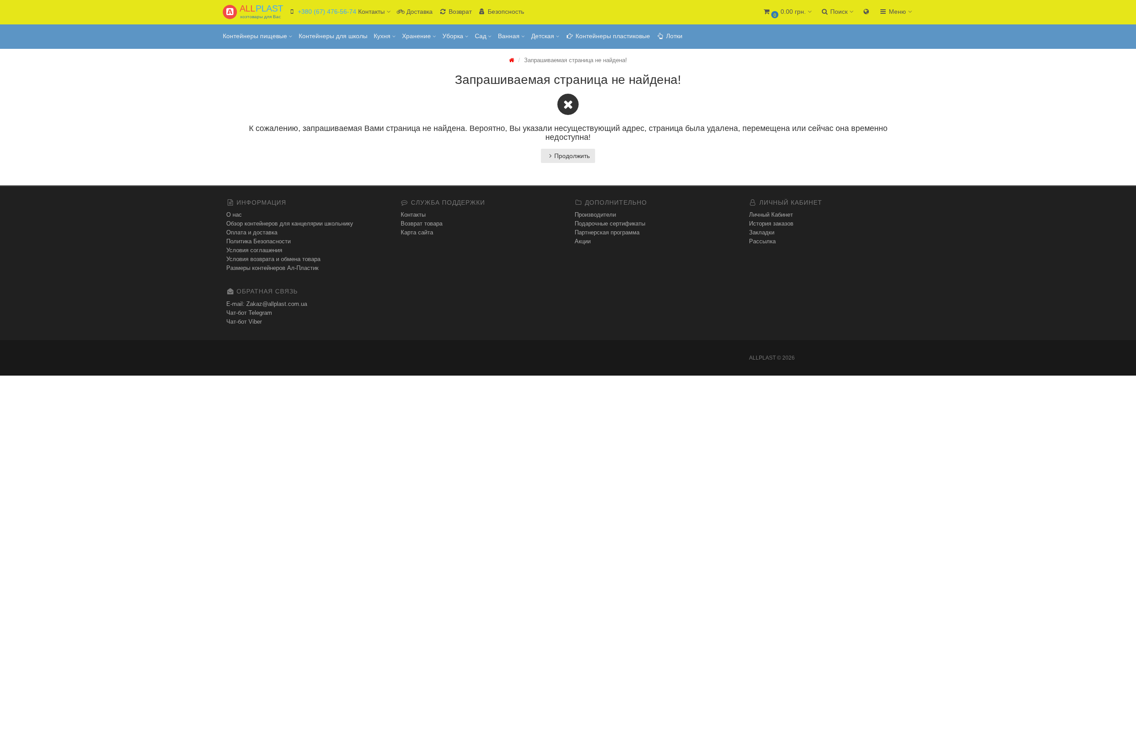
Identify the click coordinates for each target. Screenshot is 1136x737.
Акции (583, 241)
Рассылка (762, 241)
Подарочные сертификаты (610, 223)
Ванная (509, 36)
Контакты (413, 214)
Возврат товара (421, 223)
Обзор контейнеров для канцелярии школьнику (289, 223)
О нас (234, 214)
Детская (543, 36)
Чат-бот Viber (244, 321)
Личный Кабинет (771, 214)
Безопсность (505, 11)
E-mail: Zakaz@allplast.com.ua (266, 304)
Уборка (453, 36)
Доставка (419, 11)
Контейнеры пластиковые (612, 36)
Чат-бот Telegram (249, 312)
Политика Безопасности (258, 241)
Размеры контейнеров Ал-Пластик (272, 268)
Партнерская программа (607, 232)
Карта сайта (417, 232)
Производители (595, 214)
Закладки (761, 232)
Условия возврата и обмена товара (273, 259)
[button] (787, 12)
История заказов (771, 223)
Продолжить (572, 155)
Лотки (673, 36)
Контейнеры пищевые (256, 36)
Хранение (417, 36)
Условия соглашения (254, 250)
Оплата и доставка (251, 232)
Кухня (383, 36)
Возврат (459, 11)
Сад (481, 36)
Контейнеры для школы (333, 36)
